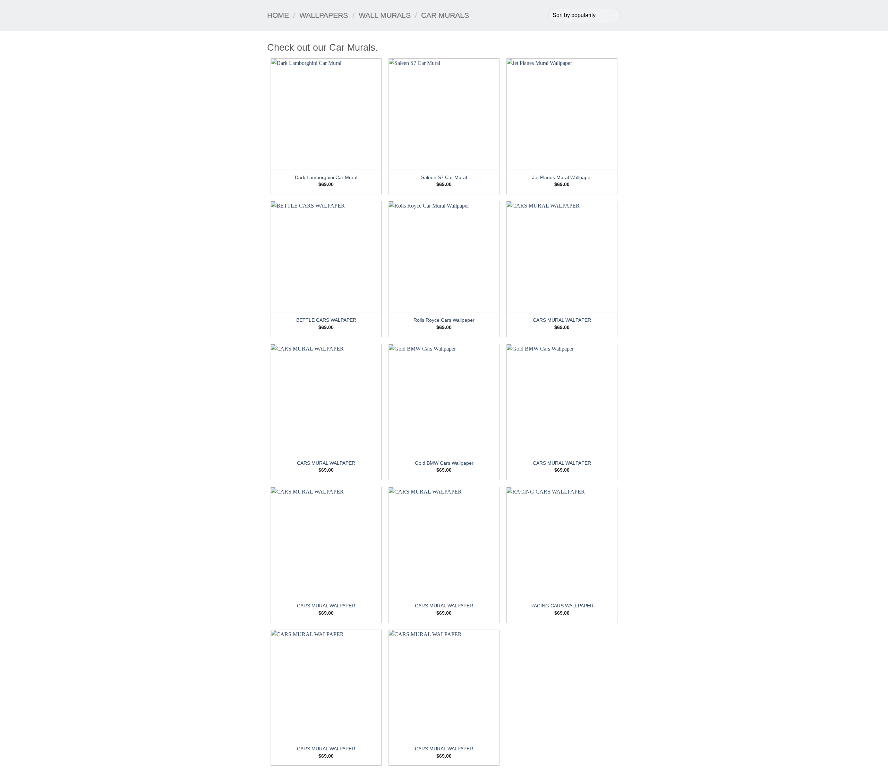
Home (278, 15)
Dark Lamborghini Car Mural (326, 177)
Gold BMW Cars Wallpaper (444, 463)
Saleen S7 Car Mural (444, 177)
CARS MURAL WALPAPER (562, 320)
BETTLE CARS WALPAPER (326, 320)
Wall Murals (385, 15)
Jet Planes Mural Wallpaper (562, 177)
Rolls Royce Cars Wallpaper (444, 320)
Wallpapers (323, 15)
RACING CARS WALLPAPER (562, 605)
